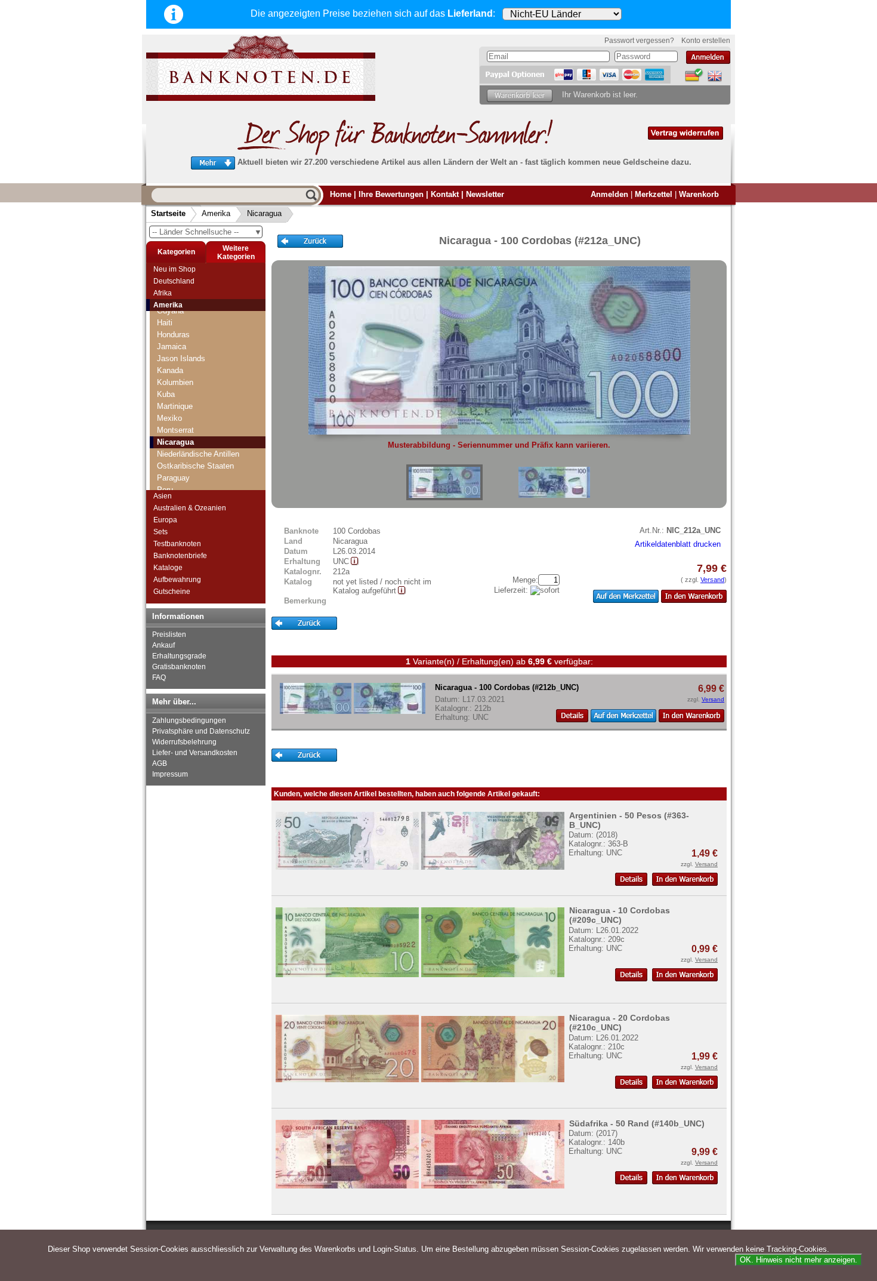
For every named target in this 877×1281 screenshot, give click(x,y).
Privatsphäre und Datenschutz (201, 731)
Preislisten (169, 634)
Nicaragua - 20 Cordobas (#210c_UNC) (619, 1022)
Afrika (162, 293)
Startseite (168, 213)
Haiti (164, 322)
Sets (160, 532)
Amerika (216, 213)
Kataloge (168, 567)
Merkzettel (653, 194)
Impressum (170, 774)
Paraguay (173, 477)
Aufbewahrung (177, 579)
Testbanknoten (177, 544)
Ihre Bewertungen (391, 194)
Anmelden (609, 194)
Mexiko (169, 418)
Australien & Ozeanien (189, 508)
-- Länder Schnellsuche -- (207, 231)
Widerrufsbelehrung (184, 742)
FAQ (159, 677)
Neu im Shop (174, 269)
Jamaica (171, 346)
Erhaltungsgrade (179, 656)
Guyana (170, 310)
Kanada (170, 370)
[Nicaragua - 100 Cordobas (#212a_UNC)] (444, 482)
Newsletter (485, 194)
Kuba (166, 394)
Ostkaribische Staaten (195, 465)
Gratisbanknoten (179, 667)
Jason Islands (181, 358)
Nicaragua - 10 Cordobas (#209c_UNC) (619, 915)
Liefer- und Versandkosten (194, 753)
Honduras (173, 334)
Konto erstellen (705, 40)
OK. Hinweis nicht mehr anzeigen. (798, 1259)
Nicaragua (264, 213)
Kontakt (445, 194)
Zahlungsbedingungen (189, 720)
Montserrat (175, 430)
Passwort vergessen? (639, 40)
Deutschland (173, 281)
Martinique (175, 406)
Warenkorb (699, 194)
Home (340, 194)
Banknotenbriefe (180, 556)
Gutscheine (171, 591)
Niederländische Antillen (198, 453)
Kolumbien (175, 382)
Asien (162, 496)
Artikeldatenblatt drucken (678, 544)
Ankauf (163, 645)
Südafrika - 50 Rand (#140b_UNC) (637, 1123)
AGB (159, 763)
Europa (165, 520)
